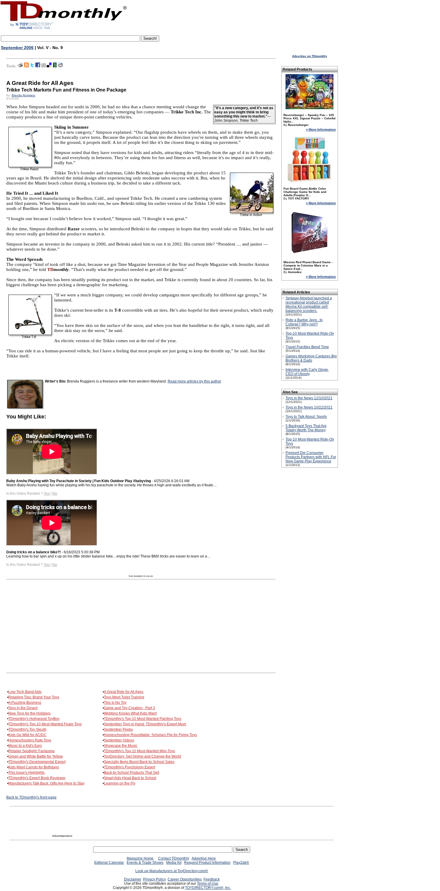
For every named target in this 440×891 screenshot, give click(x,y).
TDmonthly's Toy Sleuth (27, 729)
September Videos (119, 740)
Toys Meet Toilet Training (124, 697)
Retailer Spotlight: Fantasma (31, 751)
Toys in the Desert (22, 708)
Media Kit (173, 862)
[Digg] (43, 66)
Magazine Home (140, 858)
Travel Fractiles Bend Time (307, 347)
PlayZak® (241, 862)
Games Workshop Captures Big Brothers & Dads (311, 358)
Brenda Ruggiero (23, 95)
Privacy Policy (154, 879)
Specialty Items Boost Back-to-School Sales (139, 762)
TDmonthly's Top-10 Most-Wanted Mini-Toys (139, 751)
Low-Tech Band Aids (25, 692)
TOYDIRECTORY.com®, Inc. (208, 888)
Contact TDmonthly (173, 858)
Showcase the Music (120, 746)
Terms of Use (207, 883)
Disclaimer (132, 879)
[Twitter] (32, 66)
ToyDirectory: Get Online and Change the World (142, 756)
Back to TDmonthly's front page (31, 797)
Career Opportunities (185, 879)
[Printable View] (20, 66)
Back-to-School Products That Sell (131, 772)
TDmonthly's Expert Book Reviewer (37, 778)
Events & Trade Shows (145, 862)
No (54, 493)
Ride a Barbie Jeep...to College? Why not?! (304, 322)
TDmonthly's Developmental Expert (37, 762)
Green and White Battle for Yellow (35, 756)
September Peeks (118, 729)
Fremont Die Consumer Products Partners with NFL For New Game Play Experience (311, 457)
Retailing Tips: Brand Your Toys (33, 697)
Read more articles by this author (194, 381)
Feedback (212, 879)
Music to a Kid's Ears (25, 746)
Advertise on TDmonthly (309, 56)
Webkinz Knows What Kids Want (130, 713)
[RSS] (26, 66)
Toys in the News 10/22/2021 (309, 407)
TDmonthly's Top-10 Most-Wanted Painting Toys (142, 719)
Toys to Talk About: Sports (306, 417)
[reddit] (60, 66)
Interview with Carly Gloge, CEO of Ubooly (307, 372)
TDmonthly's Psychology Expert (129, 767)
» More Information (321, 129)
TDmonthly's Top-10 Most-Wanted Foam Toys (45, 724)
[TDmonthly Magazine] (63, 29)
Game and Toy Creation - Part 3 (129, 708)
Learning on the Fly (119, 783)
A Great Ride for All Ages (123, 692)
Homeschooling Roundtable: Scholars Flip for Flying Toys (150, 735)
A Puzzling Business (24, 702)
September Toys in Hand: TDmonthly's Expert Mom (145, 724)
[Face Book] (37, 66)
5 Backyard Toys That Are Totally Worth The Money (306, 428)
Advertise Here (204, 858)
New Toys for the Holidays (29, 713)
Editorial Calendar (109, 862)
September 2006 (17, 47)
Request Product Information (207, 862)
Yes (47, 493)
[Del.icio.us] (49, 66)
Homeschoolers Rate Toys (29, 740)
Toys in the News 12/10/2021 (309, 398)
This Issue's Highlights (26, 772)
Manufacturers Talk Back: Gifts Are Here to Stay (46, 783)
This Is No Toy (115, 702)
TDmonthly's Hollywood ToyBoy (34, 719)
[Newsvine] (54, 66)
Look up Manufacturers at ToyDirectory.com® (171, 871)
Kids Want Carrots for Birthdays (33, 767)
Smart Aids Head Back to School (130, 778)
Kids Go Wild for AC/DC (27, 735)
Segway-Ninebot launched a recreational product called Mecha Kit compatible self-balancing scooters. (309, 304)
